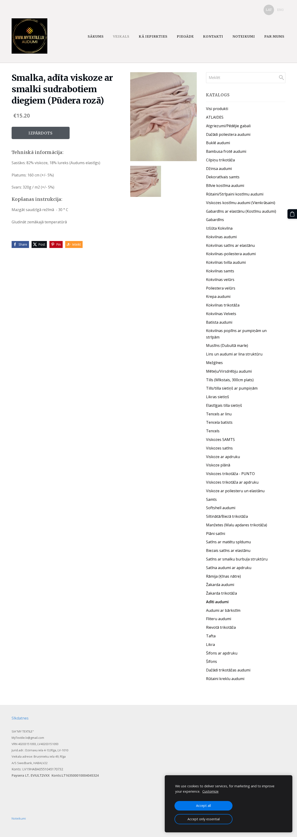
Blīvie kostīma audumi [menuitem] (225, 185)
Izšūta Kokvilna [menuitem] (219, 228)
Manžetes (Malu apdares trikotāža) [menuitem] (236, 525)
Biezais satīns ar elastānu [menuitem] (228, 550)
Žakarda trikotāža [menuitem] (221, 593)
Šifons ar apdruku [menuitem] (221, 653)
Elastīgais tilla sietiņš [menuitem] (224, 405)
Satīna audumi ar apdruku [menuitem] (228, 567)
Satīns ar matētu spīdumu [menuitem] (228, 541)
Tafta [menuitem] (211, 635)
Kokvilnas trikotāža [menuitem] (222, 305)
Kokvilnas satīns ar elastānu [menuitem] (230, 245)
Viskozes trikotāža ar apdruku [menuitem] (232, 482)
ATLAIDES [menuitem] (214, 117)
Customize (210, 791)
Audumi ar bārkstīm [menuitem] (223, 610)
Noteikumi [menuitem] (243, 36)
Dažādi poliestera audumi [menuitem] (228, 134)
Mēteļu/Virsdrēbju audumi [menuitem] (229, 371)
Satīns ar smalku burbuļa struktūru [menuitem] (237, 559)
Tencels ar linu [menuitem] (219, 414)
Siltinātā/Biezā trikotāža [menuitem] (227, 516)
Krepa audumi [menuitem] (218, 296)
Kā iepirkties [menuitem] (153, 36)
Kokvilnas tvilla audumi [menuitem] (226, 262)
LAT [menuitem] (269, 10)
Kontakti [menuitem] (213, 36)
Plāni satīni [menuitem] (215, 533)
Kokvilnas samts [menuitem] (220, 271)
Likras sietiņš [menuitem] (217, 396)
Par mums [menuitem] (274, 36)
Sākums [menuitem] (96, 36)
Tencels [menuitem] (213, 430)
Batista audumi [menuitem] (219, 322)
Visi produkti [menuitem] (217, 108)
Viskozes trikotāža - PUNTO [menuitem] (230, 473)
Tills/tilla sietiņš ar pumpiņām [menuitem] (232, 388)
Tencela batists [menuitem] (219, 422)
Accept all (203, 805)
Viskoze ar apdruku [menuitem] (223, 456)
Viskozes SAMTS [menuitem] (220, 439)
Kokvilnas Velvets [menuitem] (221, 313)
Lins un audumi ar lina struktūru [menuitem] (234, 354)
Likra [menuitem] (210, 644)
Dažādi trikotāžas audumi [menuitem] (228, 670)
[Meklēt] (281, 77)
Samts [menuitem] (211, 499)
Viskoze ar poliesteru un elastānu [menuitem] (235, 490)
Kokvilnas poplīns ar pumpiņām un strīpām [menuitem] (236, 333)
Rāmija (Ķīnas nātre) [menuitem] (223, 576)
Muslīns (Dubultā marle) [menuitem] (227, 345)
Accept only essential (203, 819)
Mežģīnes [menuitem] (214, 362)
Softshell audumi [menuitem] (220, 507)
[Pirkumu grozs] (292, 214)
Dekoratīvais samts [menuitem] (222, 176)
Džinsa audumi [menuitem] (219, 168)
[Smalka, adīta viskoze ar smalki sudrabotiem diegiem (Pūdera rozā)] (145, 181)
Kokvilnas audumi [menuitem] (221, 236)
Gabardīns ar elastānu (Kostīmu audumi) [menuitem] (241, 211)
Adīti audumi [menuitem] (217, 601)
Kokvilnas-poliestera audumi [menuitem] (231, 253)
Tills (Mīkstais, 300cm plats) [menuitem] (230, 379)
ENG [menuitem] (280, 10)
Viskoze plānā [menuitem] (218, 465)
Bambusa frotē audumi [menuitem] (226, 151)
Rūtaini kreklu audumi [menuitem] (225, 678)
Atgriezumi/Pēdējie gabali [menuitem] (228, 125)
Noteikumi (19, 818)
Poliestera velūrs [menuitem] (220, 288)
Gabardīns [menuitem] (215, 219)
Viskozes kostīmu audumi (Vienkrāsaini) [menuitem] (240, 202)
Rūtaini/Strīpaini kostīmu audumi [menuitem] (234, 194)
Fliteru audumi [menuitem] (218, 618)
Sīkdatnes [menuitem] (20, 718)
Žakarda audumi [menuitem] (220, 584)
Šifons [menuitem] (211, 661)
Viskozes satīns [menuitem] (219, 448)
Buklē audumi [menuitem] (218, 142)
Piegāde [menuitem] (185, 36)
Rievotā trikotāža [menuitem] (221, 627)
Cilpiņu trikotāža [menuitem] (220, 160)
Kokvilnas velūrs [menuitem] (220, 279)
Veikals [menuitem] (121, 36)
